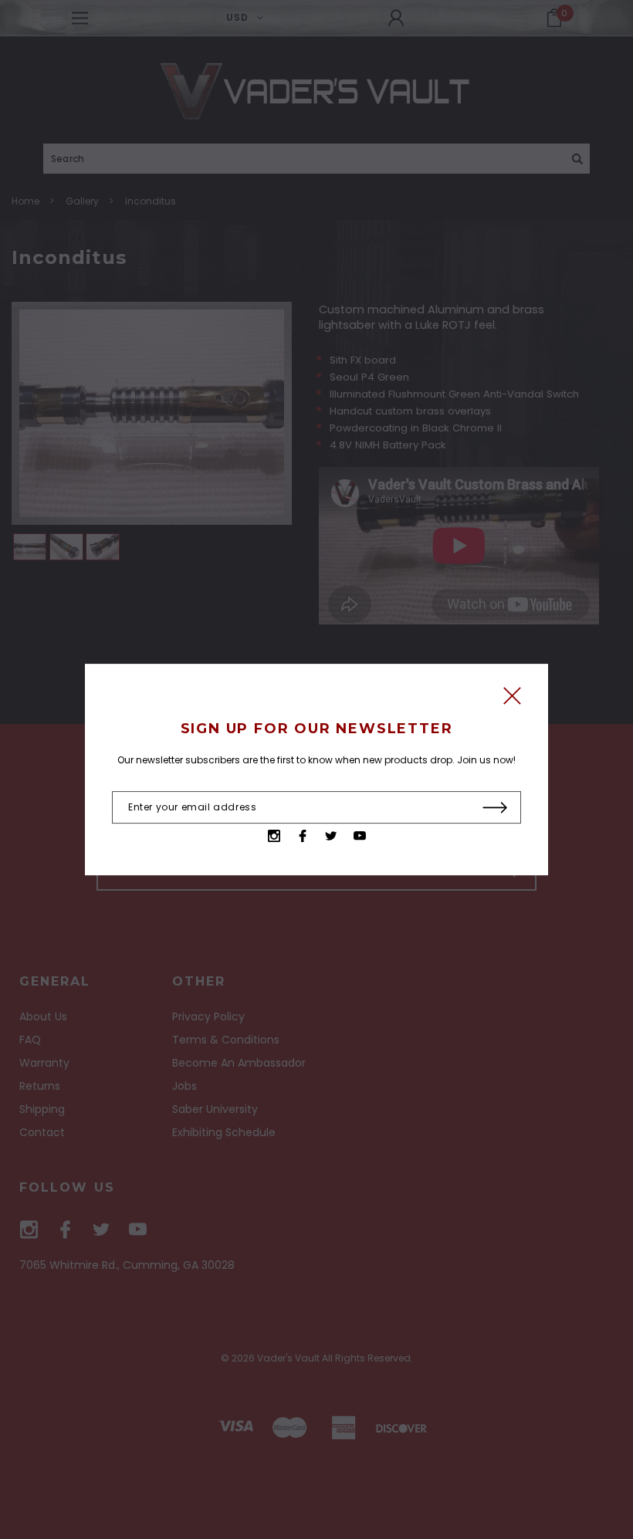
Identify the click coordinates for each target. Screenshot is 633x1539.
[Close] (512, 699)
